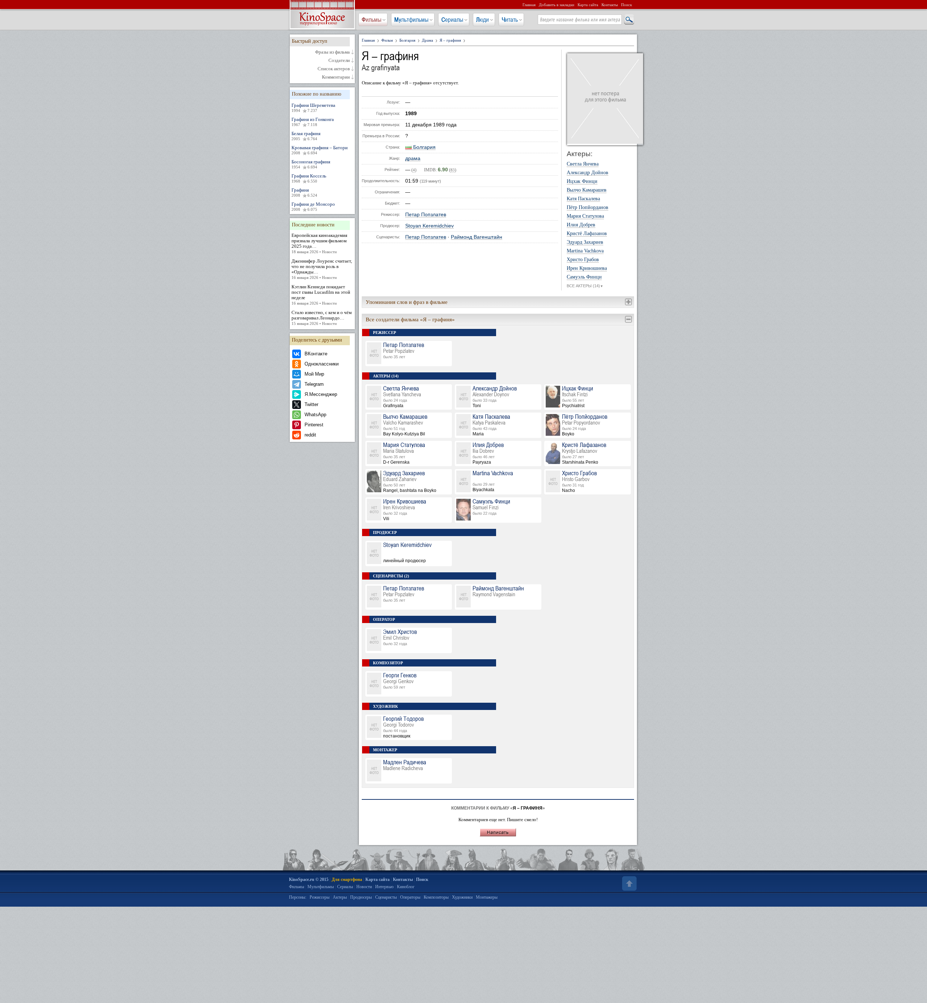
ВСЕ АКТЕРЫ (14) (585, 286)
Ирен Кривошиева (587, 268)
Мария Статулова (585, 216)
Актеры (340, 897)
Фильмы (371, 20)
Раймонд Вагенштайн (476, 237)
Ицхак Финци (582, 181)
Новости (364, 886)
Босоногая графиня (310, 164)
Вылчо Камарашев (587, 190)
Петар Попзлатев (425, 214)
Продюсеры (361, 897)
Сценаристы (386, 897)
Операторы (410, 897)
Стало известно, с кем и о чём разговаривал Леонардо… (321, 318)
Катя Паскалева (583, 198)
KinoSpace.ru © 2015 (308, 879)
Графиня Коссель (308, 178)
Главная (529, 5)
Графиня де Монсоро (313, 206)
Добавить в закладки (556, 5)
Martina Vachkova (585, 251)
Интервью (384, 886)
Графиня (304, 192)
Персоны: (297, 897)
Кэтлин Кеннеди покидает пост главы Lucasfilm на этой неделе (320, 294)
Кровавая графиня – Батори (319, 150)
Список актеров (334, 68)
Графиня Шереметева (313, 108)
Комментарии (336, 77)
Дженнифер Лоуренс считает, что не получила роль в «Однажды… (321, 269)
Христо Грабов (583, 259)
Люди (482, 20)
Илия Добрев (581, 224)
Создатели (339, 60)
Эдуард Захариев (585, 242)
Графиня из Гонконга (312, 122)
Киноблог (406, 886)
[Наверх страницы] (629, 883)
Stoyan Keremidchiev (429, 226)
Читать (510, 20)
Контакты (609, 5)
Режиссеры (320, 897)
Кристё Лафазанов (587, 233)
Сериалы (452, 20)
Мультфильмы (411, 20)
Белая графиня (305, 136)
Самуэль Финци (584, 277)
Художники (462, 897)
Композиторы (436, 897)
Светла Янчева (583, 164)
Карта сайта (588, 5)
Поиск (626, 5)
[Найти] (628, 19)
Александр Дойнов (587, 172)
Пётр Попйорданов (587, 207)
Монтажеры (487, 897)
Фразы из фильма (332, 52)
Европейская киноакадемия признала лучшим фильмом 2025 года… (319, 243)
